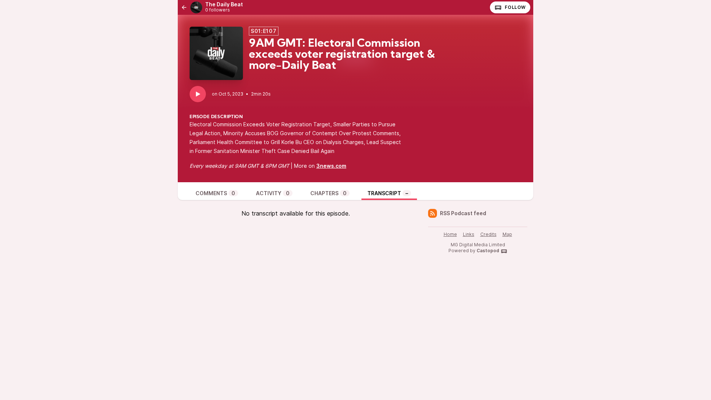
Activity (273, 193)
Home (450, 234)
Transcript (387, 193)
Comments (215, 193)
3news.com (331, 166)
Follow (515, 7)
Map (507, 234)
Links (468, 234)
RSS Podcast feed (463, 213)
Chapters (328, 193)
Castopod (488, 250)
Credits (488, 234)
